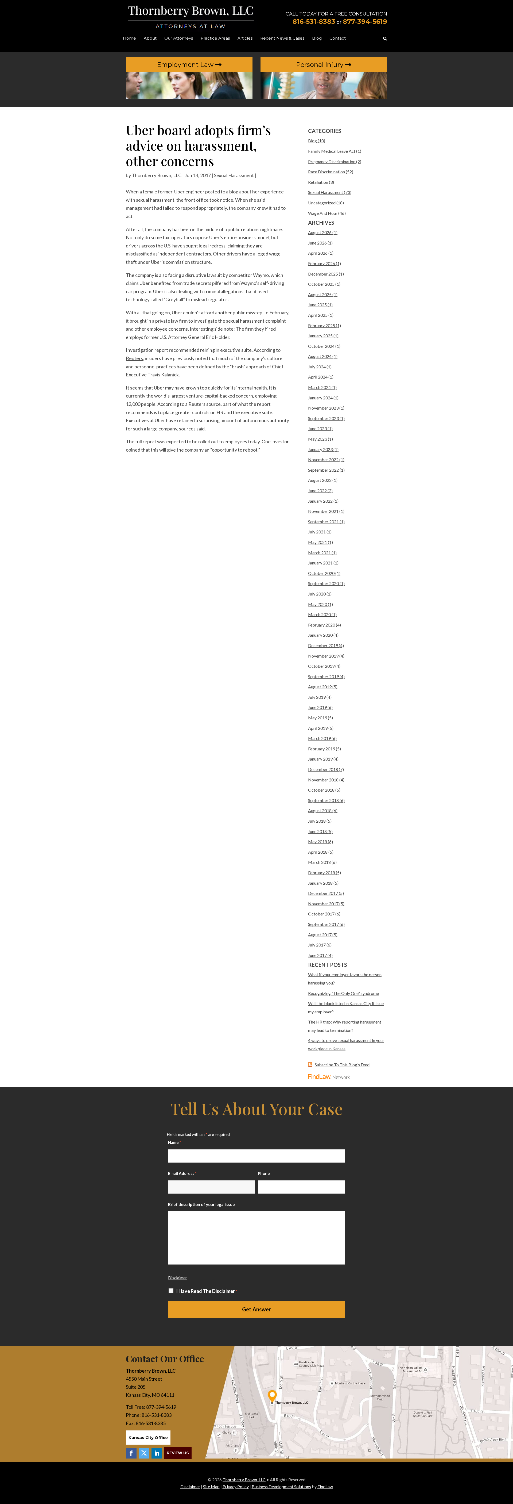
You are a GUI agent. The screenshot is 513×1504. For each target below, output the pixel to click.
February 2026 (321, 263)
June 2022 (317, 490)
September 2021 (323, 521)
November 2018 (323, 779)
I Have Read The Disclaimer (206, 1291)
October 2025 (321, 284)
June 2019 (317, 707)
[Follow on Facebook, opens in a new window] (131, 1453)
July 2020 (317, 593)
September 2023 (323, 418)
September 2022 (323, 469)
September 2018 (323, 800)
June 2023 (317, 428)
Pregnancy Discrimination (331, 161)
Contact (337, 38)
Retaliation (318, 182)
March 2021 (319, 552)
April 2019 (318, 728)
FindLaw (325, 1486)
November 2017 (323, 903)
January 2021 (320, 562)
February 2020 (321, 624)
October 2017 (321, 913)
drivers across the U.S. (149, 246)
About (150, 38)
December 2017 (323, 893)
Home (129, 38)
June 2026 (317, 242)
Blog (317, 38)
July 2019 (317, 697)
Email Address (182, 1173)
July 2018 (317, 820)
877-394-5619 (365, 21)
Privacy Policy (236, 1486)
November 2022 (323, 459)
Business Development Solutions (281, 1486)
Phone (264, 1173)
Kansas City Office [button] (148, 1437)
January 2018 (320, 882)
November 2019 (323, 655)
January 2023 (320, 449)
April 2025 (318, 315)
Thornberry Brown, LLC (156, 175)
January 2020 (320, 635)
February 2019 (321, 748)
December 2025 (323, 273)
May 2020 (317, 604)
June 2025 (317, 304)
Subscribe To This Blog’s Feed (342, 1064)
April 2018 (318, 851)
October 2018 (321, 789)
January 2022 (320, 500)
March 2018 (319, 862)
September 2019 (323, 676)
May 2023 (317, 438)
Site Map (211, 1486)
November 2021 (323, 511)
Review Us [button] (178, 1452)
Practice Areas (215, 38)
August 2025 (320, 294)
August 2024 (320, 356)
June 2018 (317, 831)
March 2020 (319, 614)
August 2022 (320, 480)
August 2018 (320, 810)
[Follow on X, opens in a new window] (144, 1453)
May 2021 (317, 542)
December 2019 (323, 645)
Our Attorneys (178, 38)
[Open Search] (385, 39)
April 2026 (318, 252)
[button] (507, 1465)
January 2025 (320, 335)
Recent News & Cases (282, 38)
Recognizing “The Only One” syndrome (343, 993)
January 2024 (320, 397)
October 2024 (321, 346)
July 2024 (317, 366)
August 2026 (320, 232)
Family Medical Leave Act (331, 151)
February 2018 (321, 872)
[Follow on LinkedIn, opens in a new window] (156, 1453)
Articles (245, 38)
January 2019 (320, 758)
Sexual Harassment (234, 175)
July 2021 (317, 531)
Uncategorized (322, 202)
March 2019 (319, 738)
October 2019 (321, 666)
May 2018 (317, 841)
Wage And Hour (322, 213)
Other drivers (227, 254)
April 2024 (318, 376)
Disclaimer (177, 1277)
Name (174, 1142)
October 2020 (321, 573)
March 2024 (319, 387)
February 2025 (321, 325)
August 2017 (320, 934)
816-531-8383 (314, 21)
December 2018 (323, 769)
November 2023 (323, 407)
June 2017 (317, 955)
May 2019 (317, 717)
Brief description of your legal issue (201, 1204)
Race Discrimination (326, 171)
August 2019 (320, 686)
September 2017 (323, 924)
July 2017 (317, 944)
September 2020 (323, 583)
